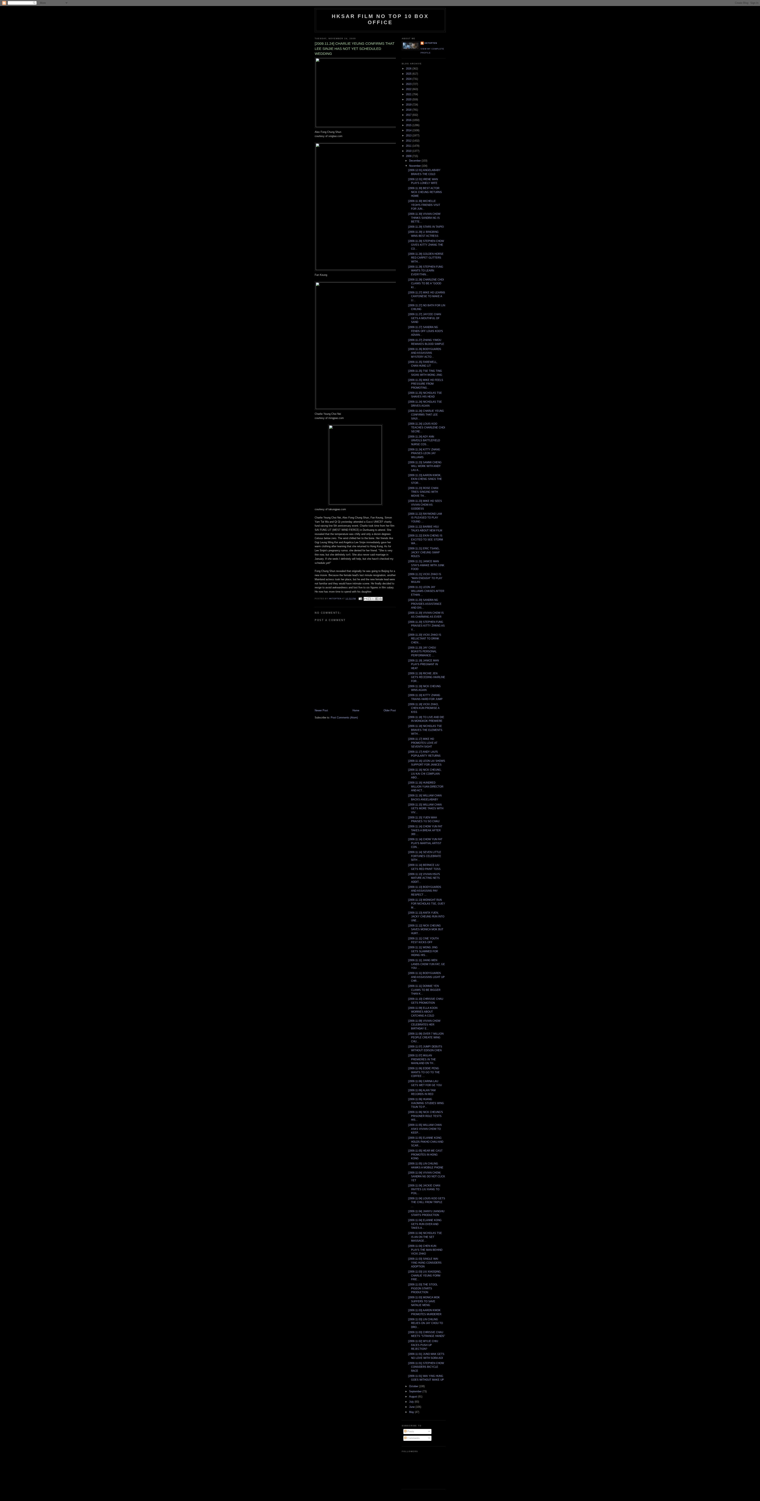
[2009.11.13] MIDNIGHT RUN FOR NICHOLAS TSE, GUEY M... (426, 903)
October (414, 1386)
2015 (409, 125)
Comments (413, 1438)
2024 (409, 78)
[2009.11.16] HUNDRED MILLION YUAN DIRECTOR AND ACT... (425, 786)
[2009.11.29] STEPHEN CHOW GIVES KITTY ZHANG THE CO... (426, 245)
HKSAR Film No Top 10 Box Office (380, 19)
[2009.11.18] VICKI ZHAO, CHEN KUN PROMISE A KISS (423, 708)
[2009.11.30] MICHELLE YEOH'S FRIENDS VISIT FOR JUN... (424, 205)
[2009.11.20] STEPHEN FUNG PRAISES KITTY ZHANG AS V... (426, 625)
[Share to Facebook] (377, 599)
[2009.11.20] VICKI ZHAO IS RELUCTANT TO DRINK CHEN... (424, 638)
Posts (410, 1431)
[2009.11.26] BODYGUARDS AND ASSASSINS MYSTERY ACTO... (424, 353)
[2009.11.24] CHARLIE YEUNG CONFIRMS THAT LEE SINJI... (426, 414)
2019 (409, 104)
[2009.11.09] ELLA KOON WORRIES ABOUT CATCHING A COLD (422, 1011)
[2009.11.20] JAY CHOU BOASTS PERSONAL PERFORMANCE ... (422, 651)
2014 (409, 130)
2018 (409, 109)
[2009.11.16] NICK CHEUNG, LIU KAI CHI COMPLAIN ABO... (425, 773)
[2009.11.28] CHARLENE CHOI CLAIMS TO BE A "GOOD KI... (426, 283)
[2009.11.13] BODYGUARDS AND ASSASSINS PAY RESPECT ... (424, 891)
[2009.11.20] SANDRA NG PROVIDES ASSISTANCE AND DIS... (425, 603)
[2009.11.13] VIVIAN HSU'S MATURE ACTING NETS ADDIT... (424, 878)
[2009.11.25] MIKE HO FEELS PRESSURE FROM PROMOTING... (425, 384)
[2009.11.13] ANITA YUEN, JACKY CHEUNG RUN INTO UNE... (426, 916)
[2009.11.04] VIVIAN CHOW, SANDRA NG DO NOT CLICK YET (426, 1176)
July (412, 1401)
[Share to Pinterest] (381, 599)
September (415, 1391)
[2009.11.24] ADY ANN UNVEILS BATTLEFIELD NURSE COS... (424, 440)
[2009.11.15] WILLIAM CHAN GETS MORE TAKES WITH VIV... (425, 808)
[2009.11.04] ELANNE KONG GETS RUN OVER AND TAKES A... (425, 1224)
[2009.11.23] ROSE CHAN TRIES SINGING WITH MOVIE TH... (423, 492)
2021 (409, 94)
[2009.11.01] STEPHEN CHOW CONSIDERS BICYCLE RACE (426, 1367)
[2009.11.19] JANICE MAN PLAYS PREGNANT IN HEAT (423, 664)
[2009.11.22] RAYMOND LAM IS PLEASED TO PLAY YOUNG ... (425, 517)
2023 (409, 84)
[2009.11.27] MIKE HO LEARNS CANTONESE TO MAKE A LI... (426, 296)
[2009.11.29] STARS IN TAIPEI (426, 226)
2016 (409, 120)
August (413, 1396)
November (415, 165)
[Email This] (366, 599)
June (412, 1406)
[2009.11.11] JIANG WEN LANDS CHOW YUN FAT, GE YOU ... (426, 964)
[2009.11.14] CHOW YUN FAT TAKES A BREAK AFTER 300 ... (425, 830)
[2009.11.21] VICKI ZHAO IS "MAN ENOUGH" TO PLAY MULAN (425, 578)
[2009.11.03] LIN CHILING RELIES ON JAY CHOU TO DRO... (425, 1323)
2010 (409, 150)
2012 (409, 140)
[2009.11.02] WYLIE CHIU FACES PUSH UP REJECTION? (423, 1345)
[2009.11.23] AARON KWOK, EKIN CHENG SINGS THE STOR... (425, 479)
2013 (409, 135)
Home (355, 710)
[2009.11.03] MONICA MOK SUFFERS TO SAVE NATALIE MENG (424, 1301)
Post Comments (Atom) (344, 717)
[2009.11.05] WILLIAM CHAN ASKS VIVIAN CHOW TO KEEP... (425, 1128)
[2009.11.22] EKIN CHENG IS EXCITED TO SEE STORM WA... (425, 539)
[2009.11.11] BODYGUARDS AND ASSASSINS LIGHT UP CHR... (426, 977)
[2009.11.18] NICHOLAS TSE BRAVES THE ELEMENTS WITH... (425, 730)
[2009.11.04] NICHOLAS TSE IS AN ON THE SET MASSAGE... (425, 1237)
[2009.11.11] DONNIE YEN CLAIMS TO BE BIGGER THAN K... (424, 989)
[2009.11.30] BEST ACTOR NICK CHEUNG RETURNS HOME (425, 192)
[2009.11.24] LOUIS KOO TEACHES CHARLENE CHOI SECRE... (426, 427)
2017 (409, 114)
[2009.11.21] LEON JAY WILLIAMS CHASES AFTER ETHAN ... (426, 591)
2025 (409, 73)
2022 (409, 89)
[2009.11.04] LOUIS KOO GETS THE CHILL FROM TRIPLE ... (426, 1202)
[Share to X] (373, 599)
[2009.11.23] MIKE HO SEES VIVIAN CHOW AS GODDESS (425, 504)
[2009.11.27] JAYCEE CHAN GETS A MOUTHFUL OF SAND (424, 318)
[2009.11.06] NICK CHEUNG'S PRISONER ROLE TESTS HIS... (425, 1116)
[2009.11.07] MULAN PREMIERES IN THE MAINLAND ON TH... (422, 1059)
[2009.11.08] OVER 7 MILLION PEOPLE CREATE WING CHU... (426, 1037)
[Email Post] (360, 598)
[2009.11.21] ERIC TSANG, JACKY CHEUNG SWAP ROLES (424, 552)
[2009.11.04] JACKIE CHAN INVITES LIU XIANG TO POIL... (424, 1189)
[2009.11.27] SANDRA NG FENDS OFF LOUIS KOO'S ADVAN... (425, 331)
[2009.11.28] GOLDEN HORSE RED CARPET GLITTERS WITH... (426, 257)
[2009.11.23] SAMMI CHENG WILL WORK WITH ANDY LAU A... (425, 466)
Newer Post (321, 710)
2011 (409, 145)
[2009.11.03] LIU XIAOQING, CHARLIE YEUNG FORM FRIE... (424, 1275)
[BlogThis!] (369, 599)
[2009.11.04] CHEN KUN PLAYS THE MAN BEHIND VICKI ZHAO (425, 1249)
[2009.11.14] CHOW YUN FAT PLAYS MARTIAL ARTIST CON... (425, 843)
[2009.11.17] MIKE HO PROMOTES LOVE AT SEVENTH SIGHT (422, 742)
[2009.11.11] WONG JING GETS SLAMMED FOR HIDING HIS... (423, 951)
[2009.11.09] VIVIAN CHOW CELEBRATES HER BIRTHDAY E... (424, 1024)
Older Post (390, 710)
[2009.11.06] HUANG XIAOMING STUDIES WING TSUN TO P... (426, 1103)
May (412, 1412)
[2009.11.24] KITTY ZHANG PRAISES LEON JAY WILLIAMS (424, 453)
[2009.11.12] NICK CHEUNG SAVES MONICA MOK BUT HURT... (425, 929)
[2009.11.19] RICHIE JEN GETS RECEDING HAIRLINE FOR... (426, 677)
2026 (409, 68)
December (415, 160)
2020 (409, 99)
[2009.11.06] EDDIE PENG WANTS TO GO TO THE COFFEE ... (424, 1072)
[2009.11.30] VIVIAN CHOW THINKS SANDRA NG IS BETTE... (424, 217)
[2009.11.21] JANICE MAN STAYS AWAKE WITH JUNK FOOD (426, 565)
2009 (409, 156)
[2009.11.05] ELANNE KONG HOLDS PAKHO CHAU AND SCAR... (425, 1141)
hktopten (431, 43)
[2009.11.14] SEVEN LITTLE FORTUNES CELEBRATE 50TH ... (424, 856)
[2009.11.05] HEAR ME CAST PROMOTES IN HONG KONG (425, 1154)
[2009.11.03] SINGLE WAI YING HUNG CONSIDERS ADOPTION (425, 1262)
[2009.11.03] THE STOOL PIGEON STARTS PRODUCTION (423, 1288)
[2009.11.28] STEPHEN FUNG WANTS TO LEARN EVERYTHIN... (425, 270)
